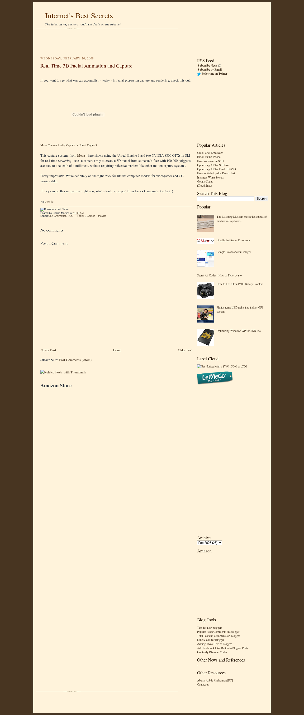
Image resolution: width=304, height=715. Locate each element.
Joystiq (49, 201)
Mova (81, 155)
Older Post (185, 350)
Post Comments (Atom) (75, 360)
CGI (71, 215)
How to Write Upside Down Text (216, 173)
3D (51, 215)
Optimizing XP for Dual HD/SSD (216, 169)
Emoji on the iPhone (208, 157)
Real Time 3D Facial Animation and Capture (86, 65)
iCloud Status (204, 185)
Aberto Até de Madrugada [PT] (215, 680)
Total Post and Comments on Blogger (218, 636)
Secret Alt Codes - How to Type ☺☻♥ (219, 275)
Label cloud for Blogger (210, 640)
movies (102, 215)
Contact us (203, 684)
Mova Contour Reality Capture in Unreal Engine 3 (68, 145)
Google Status (205, 181)
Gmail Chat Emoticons (210, 153)
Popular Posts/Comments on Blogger (218, 631)
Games (91, 215)
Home (117, 350)
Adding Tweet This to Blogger (214, 644)
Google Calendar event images (234, 252)
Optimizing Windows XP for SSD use (239, 331)
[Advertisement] (152, 42)
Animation (60, 215)
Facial (80, 215)
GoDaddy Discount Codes (212, 652)
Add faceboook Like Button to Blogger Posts (222, 648)
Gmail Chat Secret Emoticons (233, 240)
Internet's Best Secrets (79, 15)
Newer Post (48, 350)
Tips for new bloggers (209, 627)
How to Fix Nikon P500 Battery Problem (240, 284)
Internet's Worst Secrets (210, 177)
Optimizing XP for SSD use (213, 165)
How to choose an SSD (210, 161)
